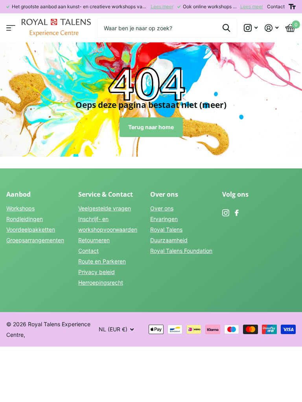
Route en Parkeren (102, 261)
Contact (276, 6)
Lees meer (162, 6)
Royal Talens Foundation (181, 250)
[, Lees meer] (250, 28)
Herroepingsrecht (100, 282)
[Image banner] (151, 99)
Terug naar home (151, 127)
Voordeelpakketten (30, 229)
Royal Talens (166, 229)
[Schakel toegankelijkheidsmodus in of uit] (292, 7)
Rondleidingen (24, 219)
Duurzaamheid (169, 240)
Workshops (20, 208)
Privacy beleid (96, 272)
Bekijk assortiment (10, 28)
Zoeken (226, 28)
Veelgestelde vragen (104, 208)
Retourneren (94, 240)
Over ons (161, 208)
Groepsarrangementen (35, 240)
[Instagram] (225, 212)
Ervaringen (164, 219)
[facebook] (237, 213)
